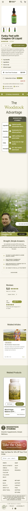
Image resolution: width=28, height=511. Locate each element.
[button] (4, 507)
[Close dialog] (26, 246)
